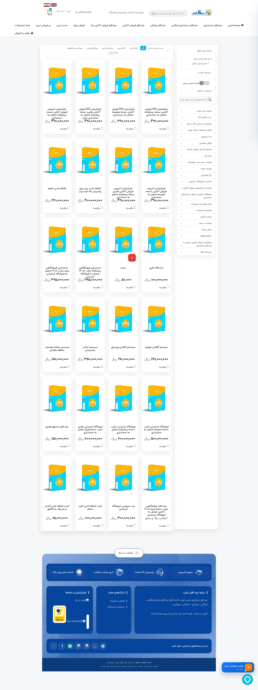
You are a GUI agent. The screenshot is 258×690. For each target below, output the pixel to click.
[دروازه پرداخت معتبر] (59, 614)
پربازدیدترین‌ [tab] (107, 48)
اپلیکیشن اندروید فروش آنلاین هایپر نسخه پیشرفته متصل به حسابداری (123, 192)
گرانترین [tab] (121, 48)
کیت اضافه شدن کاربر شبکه (90, 507)
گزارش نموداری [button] (205, 143)
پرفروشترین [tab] (92, 48)
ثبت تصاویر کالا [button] (205, 117)
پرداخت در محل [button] (205, 223)
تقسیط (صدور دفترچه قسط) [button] (199, 149)
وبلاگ (112, 12)
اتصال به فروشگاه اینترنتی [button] (200, 181)
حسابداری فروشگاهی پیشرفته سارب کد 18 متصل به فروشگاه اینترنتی (90, 271)
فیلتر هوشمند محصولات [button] (201, 204)
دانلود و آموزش (22, 33)
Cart (50, 9)
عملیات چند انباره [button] (204, 111)
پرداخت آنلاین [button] (206, 216)
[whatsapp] (53, 646)
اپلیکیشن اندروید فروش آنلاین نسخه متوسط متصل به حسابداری (156, 192)
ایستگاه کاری (156, 267)
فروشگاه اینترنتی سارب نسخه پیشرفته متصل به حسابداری (123, 429)
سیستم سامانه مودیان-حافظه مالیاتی (56, 348)
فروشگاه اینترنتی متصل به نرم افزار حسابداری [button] (196, 196)
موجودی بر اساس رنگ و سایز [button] (199, 123)
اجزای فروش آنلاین (199, 63)
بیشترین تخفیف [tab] (74, 48)
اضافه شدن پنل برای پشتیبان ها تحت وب (90, 189)
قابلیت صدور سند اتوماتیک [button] (200, 162)
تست (123, 267)
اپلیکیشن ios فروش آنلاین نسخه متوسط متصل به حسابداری (123, 111)
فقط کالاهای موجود (191, 83)
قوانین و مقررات (117, 601)
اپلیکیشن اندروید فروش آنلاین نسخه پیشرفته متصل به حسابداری (57, 113)
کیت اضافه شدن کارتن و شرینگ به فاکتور (57, 507)
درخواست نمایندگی (116, 607)
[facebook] (61, 646)
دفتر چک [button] (208, 155)
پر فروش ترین (43, 25)
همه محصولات (22, 25)
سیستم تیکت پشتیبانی (90, 348)
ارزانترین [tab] (134, 48)
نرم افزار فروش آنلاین (201, 58)
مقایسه (162, 129)
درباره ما (139, 12)
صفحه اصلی (234, 25)
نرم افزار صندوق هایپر (56, 426)
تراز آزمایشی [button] (206, 175)
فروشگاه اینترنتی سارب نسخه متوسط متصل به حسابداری (156, 429)
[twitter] (78, 646)
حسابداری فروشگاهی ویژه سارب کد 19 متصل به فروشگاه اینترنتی (57, 270)
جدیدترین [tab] (113, 52)
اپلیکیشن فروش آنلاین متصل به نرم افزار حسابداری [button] (197, 244)
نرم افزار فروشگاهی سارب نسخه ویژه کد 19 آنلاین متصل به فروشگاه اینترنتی (156, 510)
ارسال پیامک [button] (206, 229)
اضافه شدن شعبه (57, 188)
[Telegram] (103, 646)
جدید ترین (62, 25)
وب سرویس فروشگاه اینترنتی (123, 507)
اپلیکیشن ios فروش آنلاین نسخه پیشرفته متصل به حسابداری (156, 111)
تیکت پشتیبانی (125, 12)
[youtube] (70, 646)
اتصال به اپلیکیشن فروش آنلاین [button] (197, 188)
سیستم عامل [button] (206, 252)
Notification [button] (206, 236)
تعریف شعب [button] (206, 168)
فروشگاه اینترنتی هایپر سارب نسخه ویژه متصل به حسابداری (90, 429)
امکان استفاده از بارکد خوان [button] (200, 130)
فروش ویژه (79, 25)
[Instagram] (94, 646)
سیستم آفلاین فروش (156, 347)
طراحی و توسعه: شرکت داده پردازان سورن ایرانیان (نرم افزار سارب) (129, 666)
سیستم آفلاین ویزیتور (123, 347)
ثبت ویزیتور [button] (206, 136)
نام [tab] (143, 48)
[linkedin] (86, 646)
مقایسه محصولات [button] (204, 210)
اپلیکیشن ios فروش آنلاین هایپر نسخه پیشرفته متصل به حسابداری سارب (90, 113)
